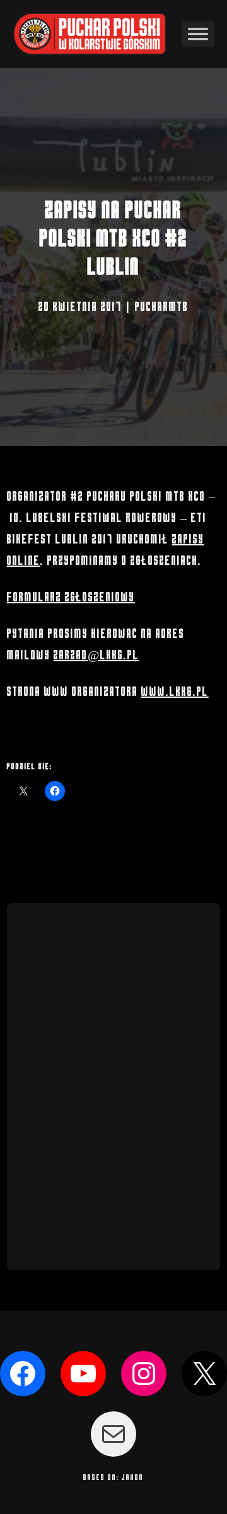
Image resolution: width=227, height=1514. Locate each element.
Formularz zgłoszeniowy (71, 597)
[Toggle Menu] (198, 34)
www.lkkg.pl (175, 692)
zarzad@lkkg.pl (96, 655)
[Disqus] (114, 1083)
